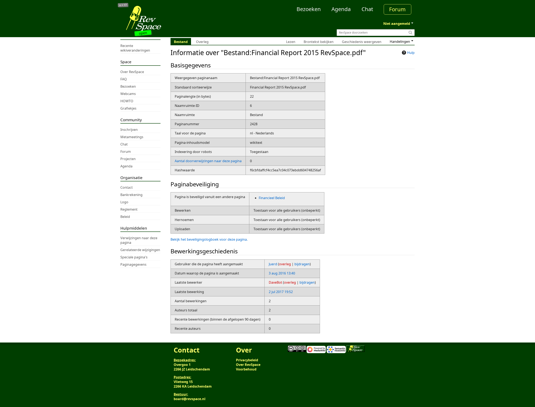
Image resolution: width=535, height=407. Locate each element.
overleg (285, 264)
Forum (397, 9)
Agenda (341, 9)
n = (123, 5)
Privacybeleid (247, 360)
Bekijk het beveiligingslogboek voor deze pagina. (209, 239)
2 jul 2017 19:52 (281, 291)
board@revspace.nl (189, 399)
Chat (367, 9)
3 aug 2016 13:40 (282, 273)
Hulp (411, 52)
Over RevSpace (248, 364)
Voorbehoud (246, 369)
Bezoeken (309, 9)
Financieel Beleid (272, 198)
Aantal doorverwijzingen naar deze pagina (208, 161)
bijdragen (302, 264)
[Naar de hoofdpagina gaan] (157, 18)
